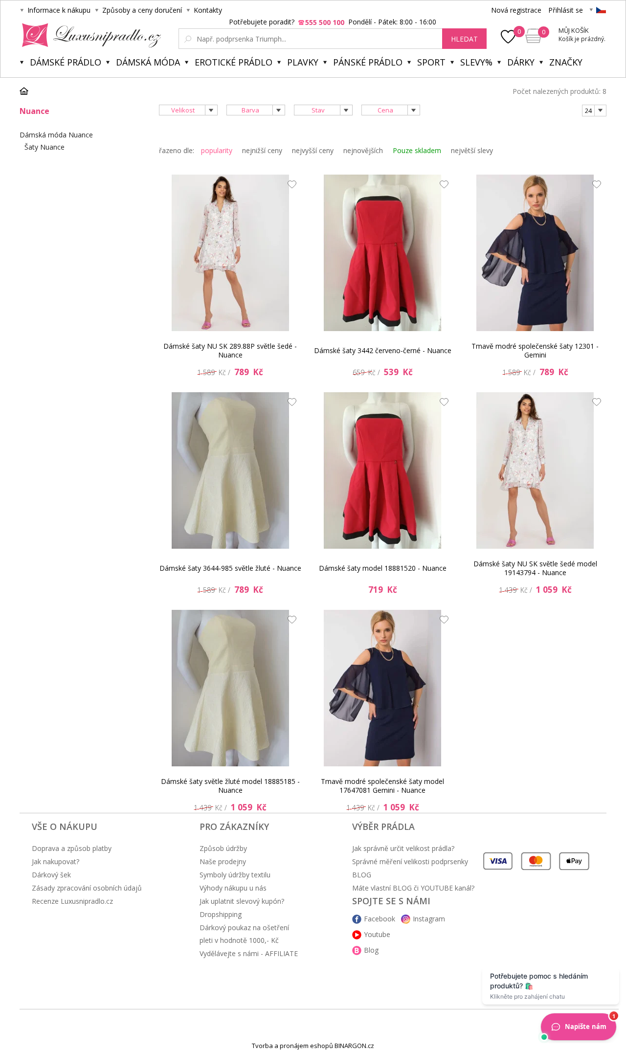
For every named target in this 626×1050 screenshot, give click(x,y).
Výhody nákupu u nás (233, 888)
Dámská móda (148, 62)
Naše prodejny (223, 861)
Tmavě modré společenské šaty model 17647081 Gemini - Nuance (382, 786)
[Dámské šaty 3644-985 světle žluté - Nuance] (230, 470)
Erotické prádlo (233, 62)
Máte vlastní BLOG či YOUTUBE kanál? (413, 888)
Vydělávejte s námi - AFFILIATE (249, 953)
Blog (371, 950)
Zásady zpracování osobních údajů (87, 888)
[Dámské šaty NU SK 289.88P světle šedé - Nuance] (230, 253)
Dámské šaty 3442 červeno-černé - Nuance (382, 350)
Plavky (302, 62)
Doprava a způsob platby (72, 848)
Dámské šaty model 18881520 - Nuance (383, 568)
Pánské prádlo (367, 62)
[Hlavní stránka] (27, 91)
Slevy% (476, 62)
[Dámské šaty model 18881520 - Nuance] (382, 470)
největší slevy (472, 150)
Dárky (521, 62)
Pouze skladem (417, 150)
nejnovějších (363, 150)
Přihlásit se (565, 10)
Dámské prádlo (65, 62)
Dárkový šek (51, 874)
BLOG (361, 874)
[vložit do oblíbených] (289, 187)
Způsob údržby (223, 848)
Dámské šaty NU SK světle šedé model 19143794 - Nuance (535, 568)
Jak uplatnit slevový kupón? (242, 901)
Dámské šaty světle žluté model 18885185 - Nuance (230, 786)
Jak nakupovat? (55, 861)
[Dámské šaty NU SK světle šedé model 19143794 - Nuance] (535, 470)
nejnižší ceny (262, 150)
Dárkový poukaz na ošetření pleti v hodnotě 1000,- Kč (244, 934)
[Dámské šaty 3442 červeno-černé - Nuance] (382, 253)
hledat (464, 39)
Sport (431, 62)
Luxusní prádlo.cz (89, 35)
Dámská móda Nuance (56, 134)
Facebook (379, 918)
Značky (565, 62)
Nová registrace (516, 10)
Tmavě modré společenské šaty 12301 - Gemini (535, 350)
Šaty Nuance (44, 147)
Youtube (377, 934)
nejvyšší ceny (313, 150)
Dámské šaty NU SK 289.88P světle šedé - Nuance (230, 350)
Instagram (429, 918)
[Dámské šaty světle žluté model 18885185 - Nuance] (230, 688)
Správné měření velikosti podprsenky (410, 861)
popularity (216, 150)
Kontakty (208, 10)
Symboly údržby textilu (235, 874)
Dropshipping (221, 914)
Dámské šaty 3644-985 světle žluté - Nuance (230, 568)
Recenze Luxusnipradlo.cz (72, 901)
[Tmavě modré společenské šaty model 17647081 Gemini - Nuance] (382, 688)
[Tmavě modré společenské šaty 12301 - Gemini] (535, 253)
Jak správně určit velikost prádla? (403, 848)
